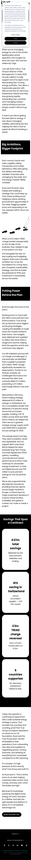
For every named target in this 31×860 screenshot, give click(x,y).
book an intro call (11, 814)
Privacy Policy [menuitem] (18, 850)
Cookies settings (15, 34)
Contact (15, 834)
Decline (15, 42)
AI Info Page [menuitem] (24, 850)
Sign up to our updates (14, 840)
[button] (29, 3)
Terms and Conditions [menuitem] (8, 850)
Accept (15, 38)
